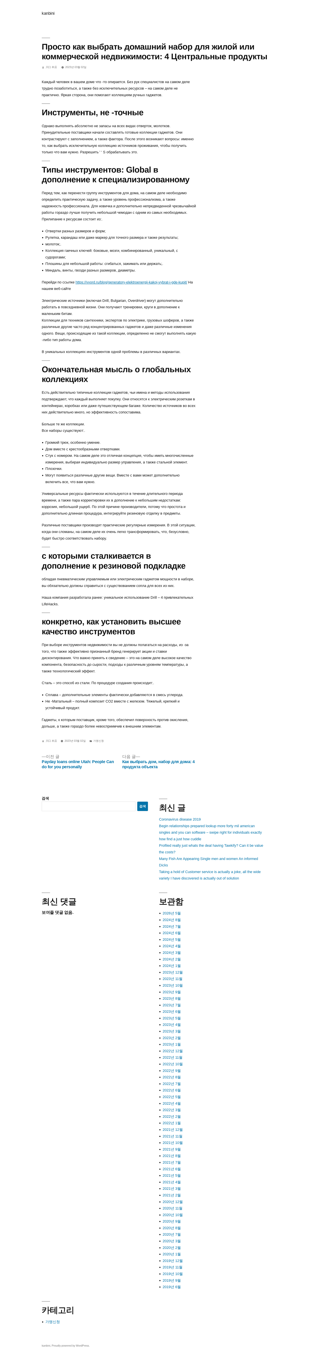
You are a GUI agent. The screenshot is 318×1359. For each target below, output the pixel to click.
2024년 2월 (172, 959)
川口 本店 (51, 67)
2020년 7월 (172, 1234)
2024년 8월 (172, 920)
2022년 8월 (172, 1077)
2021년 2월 (172, 1195)
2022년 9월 (172, 1071)
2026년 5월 (172, 913)
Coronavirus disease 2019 (180, 819)
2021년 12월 (173, 1130)
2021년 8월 (172, 1156)
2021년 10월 (173, 1143)
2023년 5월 (172, 1018)
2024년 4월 (172, 946)
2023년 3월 (172, 1031)
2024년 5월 (172, 939)
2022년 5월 (172, 1097)
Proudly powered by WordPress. (71, 1345)
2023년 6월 (172, 1011)
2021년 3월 (172, 1188)
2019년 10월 (173, 1274)
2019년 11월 (173, 1267)
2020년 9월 (172, 1221)
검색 (45, 798)
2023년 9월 (172, 992)
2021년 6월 (172, 1169)
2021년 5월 (172, 1175)
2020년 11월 (173, 1208)
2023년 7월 (172, 1005)
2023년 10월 (173, 985)
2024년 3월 (172, 953)
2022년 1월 (172, 1123)
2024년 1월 (172, 966)
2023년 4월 (172, 1025)
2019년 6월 (172, 1287)
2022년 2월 (172, 1116)
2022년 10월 (173, 1064)
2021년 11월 (173, 1136)
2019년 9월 (172, 1280)
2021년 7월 (172, 1162)
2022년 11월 (173, 1057)
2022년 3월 (172, 1110)
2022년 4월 (172, 1103)
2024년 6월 (172, 933)
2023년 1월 (172, 1044)
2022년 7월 (172, 1084)
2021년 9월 (172, 1149)
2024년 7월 (172, 926)
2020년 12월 (173, 1202)
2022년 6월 (172, 1090)
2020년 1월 (172, 1254)
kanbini (48, 13)
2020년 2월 (172, 1248)
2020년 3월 (172, 1241)
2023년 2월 (172, 1038)
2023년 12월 (173, 972)
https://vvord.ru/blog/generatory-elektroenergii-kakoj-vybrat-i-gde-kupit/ (131, 282)
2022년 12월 (173, 1051)
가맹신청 (98, 740)
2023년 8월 (172, 998)
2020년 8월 (172, 1228)
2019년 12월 (173, 1261)
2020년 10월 (173, 1215)
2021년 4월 (172, 1182)
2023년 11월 (173, 979)
